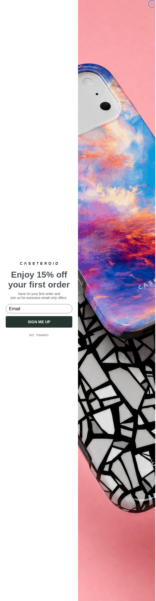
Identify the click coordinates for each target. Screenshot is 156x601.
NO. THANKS (38, 335)
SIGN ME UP (38, 322)
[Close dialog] (149, 4)
